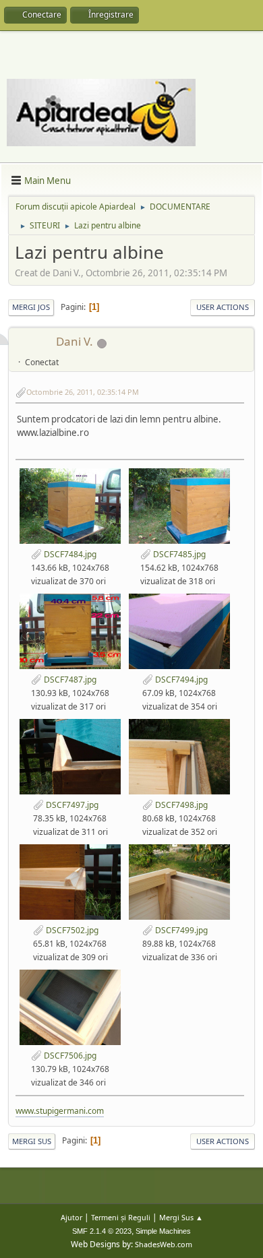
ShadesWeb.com (163, 1244)
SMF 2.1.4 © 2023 (102, 1231)
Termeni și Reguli (120, 1217)
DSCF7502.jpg (71, 930)
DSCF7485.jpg (178, 554)
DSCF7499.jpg (180, 930)
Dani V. (74, 341)
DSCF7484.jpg (69, 554)
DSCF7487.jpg (69, 679)
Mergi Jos (31, 307)
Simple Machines (163, 1231)
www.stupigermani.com (60, 1111)
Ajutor (71, 1217)
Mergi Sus (31, 1141)
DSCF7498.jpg (180, 805)
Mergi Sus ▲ (181, 1217)
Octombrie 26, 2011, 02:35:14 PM (82, 392)
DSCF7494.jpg (180, 679)
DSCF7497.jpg (71, 805)
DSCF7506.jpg (69, 1055)
